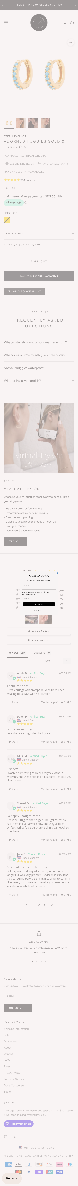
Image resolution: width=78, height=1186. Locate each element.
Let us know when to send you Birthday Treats (35, 593)
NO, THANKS (39, 610)
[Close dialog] (56, 573)
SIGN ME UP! (39, 604)
